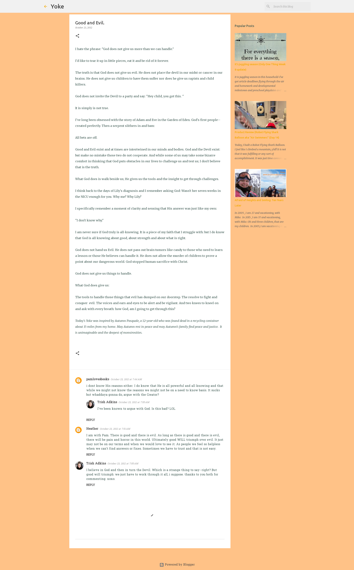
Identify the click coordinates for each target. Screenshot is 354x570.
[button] (77, 36)
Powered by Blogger (179, 565)
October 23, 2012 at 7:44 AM (126, 379)
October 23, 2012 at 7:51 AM (115, 429)
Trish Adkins (107, 402)
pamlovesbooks (97, 379)
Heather (92, 429)
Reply (90, 420)
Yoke (57, 6)
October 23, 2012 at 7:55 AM (134, 402)
